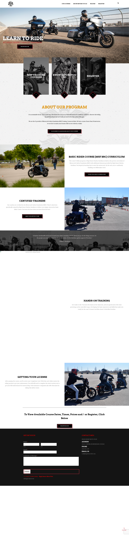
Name (25, 442)
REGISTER (93, 76)
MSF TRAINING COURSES (36, 76)
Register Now (25, 46)
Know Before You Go (80, 3)
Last (42, 446)
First (24, 446)
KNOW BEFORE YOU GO (64, 76)
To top (124, 530)
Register (101, 3)
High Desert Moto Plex (46, 476)
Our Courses (66, 3)
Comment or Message (30, 456)
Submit (27, 471)
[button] (36, 94)
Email (25, 449)
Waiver (92, 3)
